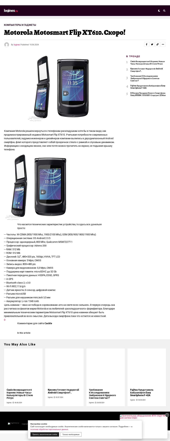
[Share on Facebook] (146, 44)
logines (17, 45)
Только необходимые (70, 434)
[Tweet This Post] (152, 44)
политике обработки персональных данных (49, 429)
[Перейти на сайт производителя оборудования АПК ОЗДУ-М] (143, 426)
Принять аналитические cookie (44, 434)
